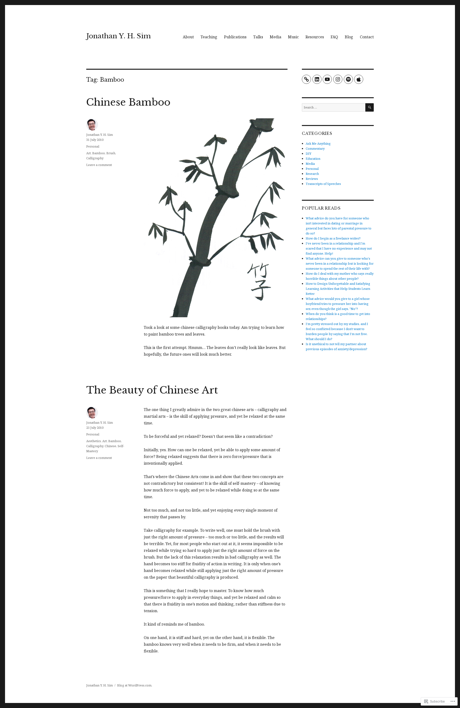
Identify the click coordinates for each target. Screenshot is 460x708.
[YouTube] (327, 79)
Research (312, 173)
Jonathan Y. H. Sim (118, 36)
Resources (314, 37)
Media (275, 37)
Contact (367, 37)
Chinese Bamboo (128, 102)
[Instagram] (337, 79)
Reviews (312, 179)
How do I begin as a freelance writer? (333, 238)
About (188, 37)
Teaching (209, 37)
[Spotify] (348, 79)
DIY (308, 153)
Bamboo (98, 153)
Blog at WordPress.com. (134, 685)
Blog (349, 37)
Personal (92, 146)
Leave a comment (99, 165)
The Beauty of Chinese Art (152, 390)
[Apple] (358, 79)
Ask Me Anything (318, 143)
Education (313, 158)
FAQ (334, 37)
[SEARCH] (369, 107)
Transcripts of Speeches (323, 184)
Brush (110, 153)
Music (293, 37)
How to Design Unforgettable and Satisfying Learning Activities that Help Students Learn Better (338, 288)
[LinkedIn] (317, 79)
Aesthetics (93, 441)
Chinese (110, 446)
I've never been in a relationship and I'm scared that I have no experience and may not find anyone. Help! (339, 248)
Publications (235, 37)
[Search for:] (333, 107)
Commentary (315, 148)
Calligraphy (95, 158)
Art (88, 153)
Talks (258, 37)
